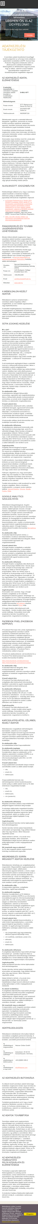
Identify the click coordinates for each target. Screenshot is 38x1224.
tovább (30, 35)
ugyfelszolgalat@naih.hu (22, 279)
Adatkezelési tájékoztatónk (11, 1222)
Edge (9, 491)
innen (21, 605)
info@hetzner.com (21, 1067)
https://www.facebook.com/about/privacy (15, 661)
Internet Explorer (13, 489)
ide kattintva (32, 528)
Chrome (22, 489)
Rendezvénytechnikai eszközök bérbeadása (19, 14)
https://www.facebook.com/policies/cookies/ (16, 663)
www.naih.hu (18, 283)
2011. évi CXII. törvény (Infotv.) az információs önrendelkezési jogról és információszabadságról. (17, 218)
